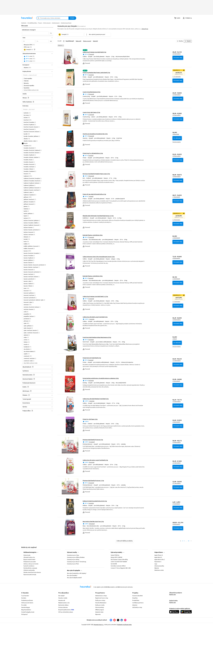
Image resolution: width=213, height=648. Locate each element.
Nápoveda (98, 614)
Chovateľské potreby (32, 23)
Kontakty (23, 598)
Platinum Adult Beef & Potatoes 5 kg (93, 440)
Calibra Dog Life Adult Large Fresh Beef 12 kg (95, 317)
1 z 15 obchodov (176, 77)
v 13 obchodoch (176, 361)
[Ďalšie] (191, 541)
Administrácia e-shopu (101, 596)
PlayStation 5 (157, 562)
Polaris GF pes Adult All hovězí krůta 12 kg (94, 194)
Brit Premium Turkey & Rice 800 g (119, 559)
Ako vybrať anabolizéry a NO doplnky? (76, 573)
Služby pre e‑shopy (100, 600)
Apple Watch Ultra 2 (159, 559)
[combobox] (52, 18)
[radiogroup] (37, 58)
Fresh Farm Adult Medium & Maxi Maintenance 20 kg (97, 337)
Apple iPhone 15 (158, 555)
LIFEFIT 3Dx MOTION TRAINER (119, 562)
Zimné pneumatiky (159, 566)
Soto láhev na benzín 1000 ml (118, 566)
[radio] (22, 56)
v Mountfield (175, 134)
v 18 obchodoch (176, 156)
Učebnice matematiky (29, 570)
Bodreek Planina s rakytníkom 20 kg (93, 235)
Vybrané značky (72, 552)
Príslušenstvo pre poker (29, 562)
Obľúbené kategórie (29, 552)
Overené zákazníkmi (137, 596)
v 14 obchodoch (176, 442)
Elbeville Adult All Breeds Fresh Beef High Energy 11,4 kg (98, 216)
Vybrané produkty (116, 552)
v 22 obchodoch (176, 401)
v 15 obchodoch (176, 463)
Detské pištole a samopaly (30, 568)
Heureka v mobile (62, 598)
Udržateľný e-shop (137, 607)
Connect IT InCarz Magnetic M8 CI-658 (120, 568)
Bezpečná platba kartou (64, 610)
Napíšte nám (172, 594)
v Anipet (174, 339)
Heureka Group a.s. (99, 625)
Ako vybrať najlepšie (73, 571)
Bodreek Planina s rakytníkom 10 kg (93, 276)
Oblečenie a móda (159, 570)
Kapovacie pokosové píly (29, 574)
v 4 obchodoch (176, 422)
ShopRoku (135, 598)
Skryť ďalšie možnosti (29, 363)
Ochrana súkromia (63, 607)
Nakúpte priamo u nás (64, 603)
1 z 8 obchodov (176, 220)
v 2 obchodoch (176, 238)
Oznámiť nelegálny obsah (27, 612)
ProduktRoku (135, 600)
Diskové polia (26, 555)
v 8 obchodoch (176, 524)
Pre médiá (23, 605)
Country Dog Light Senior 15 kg (91, 112)
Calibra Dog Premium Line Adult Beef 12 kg (94, 52)
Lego (155, 564)
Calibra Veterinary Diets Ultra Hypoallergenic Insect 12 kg (99, 257)
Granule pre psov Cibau (73, 555)
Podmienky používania (27, 600)
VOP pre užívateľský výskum (65, 612)
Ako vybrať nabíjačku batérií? (74, 578)
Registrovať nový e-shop (101, 598)
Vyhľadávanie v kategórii (29, 30)
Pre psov (40, 23)
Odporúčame (158, 552)
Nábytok (156, 568)
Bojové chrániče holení (29, 559)
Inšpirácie (134, 605)
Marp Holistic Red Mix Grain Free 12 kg (93, 521)
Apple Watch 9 (158, 557)
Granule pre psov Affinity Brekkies (76, 557)
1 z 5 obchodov (176, 302)
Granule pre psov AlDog (73, 559)
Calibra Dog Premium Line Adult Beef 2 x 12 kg (95, 296)
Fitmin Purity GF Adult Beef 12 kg (92, 358)
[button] (35, 33)
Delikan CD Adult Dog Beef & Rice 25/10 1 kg (95, 501)
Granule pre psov (56, 23)
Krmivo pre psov (47, 23)
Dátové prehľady (99, 607)
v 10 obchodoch (176, 95)
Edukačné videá (99, 612)
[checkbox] (22, 45)
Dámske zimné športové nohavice (32, 572)
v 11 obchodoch (176, 483)
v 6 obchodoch (176, 258)
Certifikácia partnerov (138, 603)
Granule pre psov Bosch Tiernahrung (76, 562)
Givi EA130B (114, 564)
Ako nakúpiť (61, 596)
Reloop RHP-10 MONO (116, 557)
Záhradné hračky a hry (29, 557)
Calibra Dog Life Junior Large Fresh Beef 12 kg (95, 460)
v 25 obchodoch (176, 54)
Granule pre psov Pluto (73, 564)
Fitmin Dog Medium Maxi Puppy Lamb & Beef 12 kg (96, 73)
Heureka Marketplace (100, 603)
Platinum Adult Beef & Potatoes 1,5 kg (93, 481)
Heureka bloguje (25, 607)
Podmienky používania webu (124, 625)
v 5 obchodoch (176, 381)
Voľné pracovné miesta (27, 603)
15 (188, 541)
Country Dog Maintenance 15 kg (91, 92)
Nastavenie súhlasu (63, 605)
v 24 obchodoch (176, 176)
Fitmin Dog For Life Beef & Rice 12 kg (93, 153)
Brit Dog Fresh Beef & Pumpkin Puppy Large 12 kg (96, 174)
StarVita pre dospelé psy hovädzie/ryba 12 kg (95, 134)
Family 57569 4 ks (115, 555)
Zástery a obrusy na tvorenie (30, 564)
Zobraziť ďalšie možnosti (30, 90)
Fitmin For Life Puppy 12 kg (90, 419)
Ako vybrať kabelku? (72, 575)
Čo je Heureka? (25, 596)
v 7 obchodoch (176, 197)
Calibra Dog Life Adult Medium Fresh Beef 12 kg (96, 399)
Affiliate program (99, 610)
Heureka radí (61, 600)
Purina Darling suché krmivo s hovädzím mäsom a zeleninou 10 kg (101, 378)
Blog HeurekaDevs (26, 610)
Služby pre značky (100, 605)
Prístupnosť (24, 614)
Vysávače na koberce (28, 566)
